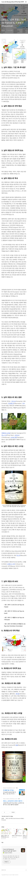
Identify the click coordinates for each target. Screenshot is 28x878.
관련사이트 (3, 870)
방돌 (16, 745)
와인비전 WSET (5, 872)
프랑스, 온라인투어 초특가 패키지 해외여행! (13, 801)
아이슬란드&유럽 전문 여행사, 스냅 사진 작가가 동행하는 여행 (9, 793)
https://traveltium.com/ (9, 788)
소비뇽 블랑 (14, 437)
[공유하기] (6, 812)
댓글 (2, 842)
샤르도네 (17, 435)
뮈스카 (18, 555)
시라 (23, 403)
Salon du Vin (4, 875)
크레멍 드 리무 (11, 564)
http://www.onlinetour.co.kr (10, 798)
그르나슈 (13, 401)
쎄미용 (17, 694)
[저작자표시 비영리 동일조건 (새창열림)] (18, 812)
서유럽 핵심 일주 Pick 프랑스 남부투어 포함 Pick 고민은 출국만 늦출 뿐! (13, 803)
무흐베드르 (11, 403)
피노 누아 (4, 435)
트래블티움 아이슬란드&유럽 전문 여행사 (9, 790)
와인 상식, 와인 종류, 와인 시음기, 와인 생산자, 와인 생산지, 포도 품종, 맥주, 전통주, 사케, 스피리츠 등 (11, 857)
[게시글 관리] (8, 812)
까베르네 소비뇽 (5, 433)
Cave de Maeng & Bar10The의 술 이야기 (12, 2)
